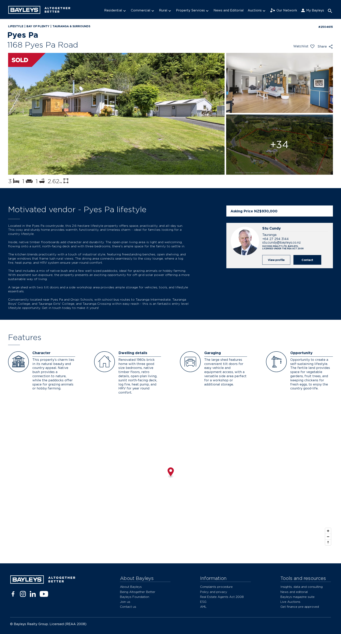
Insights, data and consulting (301, 587)
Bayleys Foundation (134, 597)
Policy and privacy (213, 592)
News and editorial (294, 592)
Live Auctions (290, 602)
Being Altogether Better (137, 592)
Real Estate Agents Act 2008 (222, 597)
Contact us (128, 607)
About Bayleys (131, 587)
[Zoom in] (328, 531)
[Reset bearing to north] (328, 542)
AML (203, 607)
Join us (125, 602)
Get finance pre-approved (299, 607)
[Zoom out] (328, 536)
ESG (203, 602)
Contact (307, 260)
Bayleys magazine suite (297, 597)
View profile (276, 260)
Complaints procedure (216, 587)
